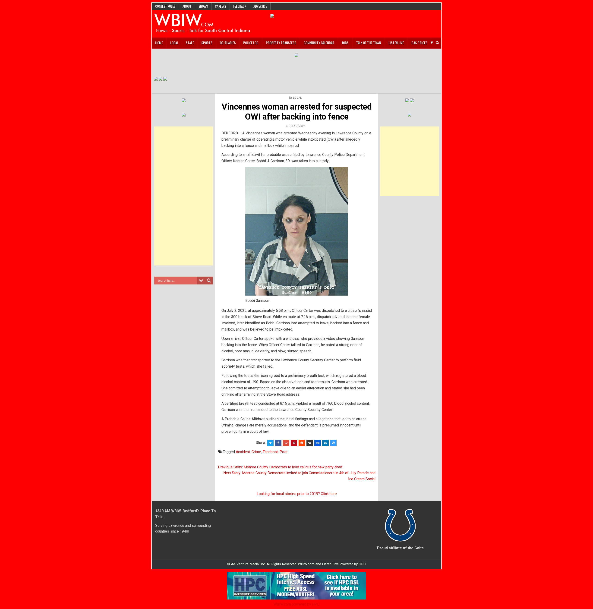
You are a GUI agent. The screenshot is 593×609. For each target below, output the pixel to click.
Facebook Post (275, 452)
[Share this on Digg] (317, 443)
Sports (206, 42)
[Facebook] (432, 43)
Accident (243, 452)
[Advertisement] (183, 195)
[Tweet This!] (270, 443)
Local (174, 42)
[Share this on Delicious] (333, 443)
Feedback (239, 6)
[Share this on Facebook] (278, 443)
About (187, 6)
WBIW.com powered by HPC (296, 604)
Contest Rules (165, 6)
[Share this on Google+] (286, 443)
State (190, 42)
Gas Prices (419, 42)
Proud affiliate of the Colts (400, 548)
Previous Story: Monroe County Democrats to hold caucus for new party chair (280, 467)
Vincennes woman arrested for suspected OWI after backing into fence (297, 112)
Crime (256, 452)
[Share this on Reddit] (302, 443)
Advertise (260, 6)
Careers (220, 6)
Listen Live (396, 42)
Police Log (251, 42)
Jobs (345, 42)
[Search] (437, 43)
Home (159, 42)
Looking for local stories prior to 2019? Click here (297, 494)
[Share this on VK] (309, 443)
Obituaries (228, 42)
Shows (203, 6)
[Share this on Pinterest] (294, 443)
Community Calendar (319, 42)
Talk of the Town (368, 42)
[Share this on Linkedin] (325, 443)
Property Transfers (281, 42)
